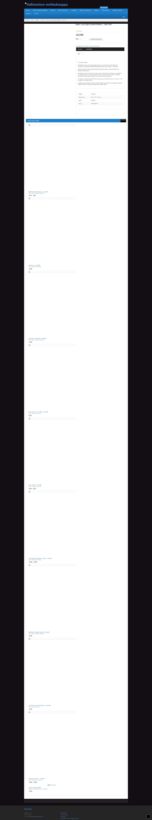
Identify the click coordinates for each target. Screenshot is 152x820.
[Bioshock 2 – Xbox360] (52, 230)
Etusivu (27, 20)
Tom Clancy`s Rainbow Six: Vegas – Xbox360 (40, 558)
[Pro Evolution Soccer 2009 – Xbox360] (52, 377)
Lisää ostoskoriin (96, 39)
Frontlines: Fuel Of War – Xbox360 (37, 338)
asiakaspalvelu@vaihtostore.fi (35, 816)
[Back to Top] (148, 816)
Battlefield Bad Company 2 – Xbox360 (38, 191)
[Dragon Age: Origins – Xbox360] (52, 744)
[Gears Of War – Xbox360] (52, 450)
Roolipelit (34, 780)
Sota (33, 193)
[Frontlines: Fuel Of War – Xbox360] (52, 304)
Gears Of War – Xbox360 (35, 485)
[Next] (124, 120)
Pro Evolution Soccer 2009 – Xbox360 (38, 412)
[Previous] (121, 120)
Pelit (32, 20)
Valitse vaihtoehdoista (73, 188)
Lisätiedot (89, 49)
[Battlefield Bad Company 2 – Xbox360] (52, 157)
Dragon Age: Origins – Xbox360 (37, 778)
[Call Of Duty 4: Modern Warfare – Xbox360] (52, 671)
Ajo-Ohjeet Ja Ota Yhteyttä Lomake (69, 818)
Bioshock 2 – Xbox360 (34, 265)
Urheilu (34, 413)
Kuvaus (80, 49)
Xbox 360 (43, 20)
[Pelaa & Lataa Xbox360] (52, 785)
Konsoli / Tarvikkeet (34, 789)
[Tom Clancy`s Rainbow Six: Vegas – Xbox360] (52, 524)
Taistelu (87, 46)
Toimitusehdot (64, 814)
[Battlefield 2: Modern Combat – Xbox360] (52, 597)
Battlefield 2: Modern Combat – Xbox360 (39, 632)
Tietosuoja (63, 816)
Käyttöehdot (63, 813)
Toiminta (37, 20)
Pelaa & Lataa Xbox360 (35, 787)
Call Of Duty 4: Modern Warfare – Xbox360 (39, 705)
